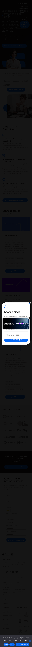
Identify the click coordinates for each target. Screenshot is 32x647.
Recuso (12, 644)
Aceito (6, 644)
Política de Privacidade (22, 644)
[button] (29, 303)
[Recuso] (30, 641)
